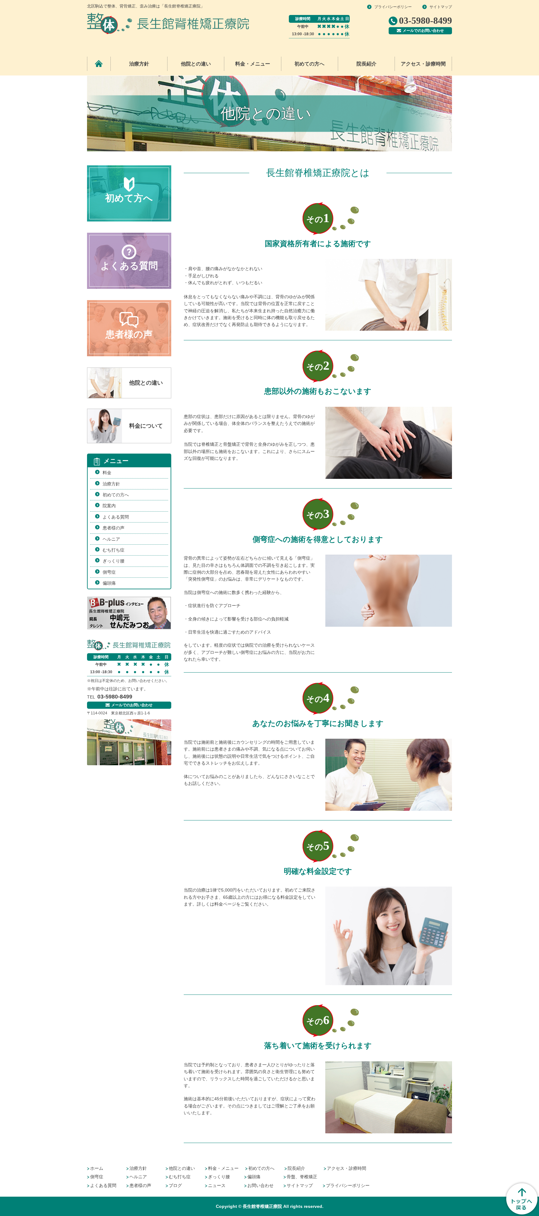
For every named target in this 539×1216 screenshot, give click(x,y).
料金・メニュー (223, 1168)
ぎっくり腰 (113, 560)
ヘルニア (111, 539)
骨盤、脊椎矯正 (302, 1176)
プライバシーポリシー (393, 7)
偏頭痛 (109, 583)
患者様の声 (113, 527)
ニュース (217, 1185)
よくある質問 (116, 516)
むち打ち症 (113, 549)
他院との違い (196, 63)
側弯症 (109, 572)
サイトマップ (441, 7)
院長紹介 (366, 63)
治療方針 (139, 63)
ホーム (96, 1168)
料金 (107, 472)
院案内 (109, 505)
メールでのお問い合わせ (423, 30)
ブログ (175, 1185)
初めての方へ (309, 63)
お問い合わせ (260, 1185)
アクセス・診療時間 (423, 63)
